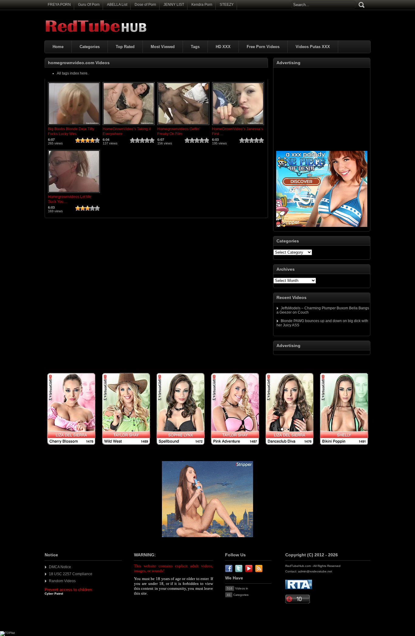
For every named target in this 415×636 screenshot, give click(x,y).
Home (58, 46)
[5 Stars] (97, 140)
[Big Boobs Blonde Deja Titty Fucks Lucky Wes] (74, 125)
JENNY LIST (173, 4)
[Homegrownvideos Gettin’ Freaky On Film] (183, 125)
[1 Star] (77, 140)
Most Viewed (163, 46)
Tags (195, 46)
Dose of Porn (145, 4)
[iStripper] (207, 448)
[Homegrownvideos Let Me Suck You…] (74, 193)
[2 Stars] (82, 140)
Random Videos (62, 581)
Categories (90, 46)
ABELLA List (117, 4)
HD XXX (223, 46)
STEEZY (227, 4)
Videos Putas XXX (313, 46)
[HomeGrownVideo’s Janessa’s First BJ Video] (238, 125)
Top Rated (125, 46)
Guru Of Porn (89, 4)
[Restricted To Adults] (298, 588)
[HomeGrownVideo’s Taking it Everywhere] (129, 125)
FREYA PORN (59, 4)
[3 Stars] (87, 140)
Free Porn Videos (263, 46)
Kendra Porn (201, 4)
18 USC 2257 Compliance (70, 574)
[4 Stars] (92, 140)
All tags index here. (72, 73)
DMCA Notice (60, 567)
